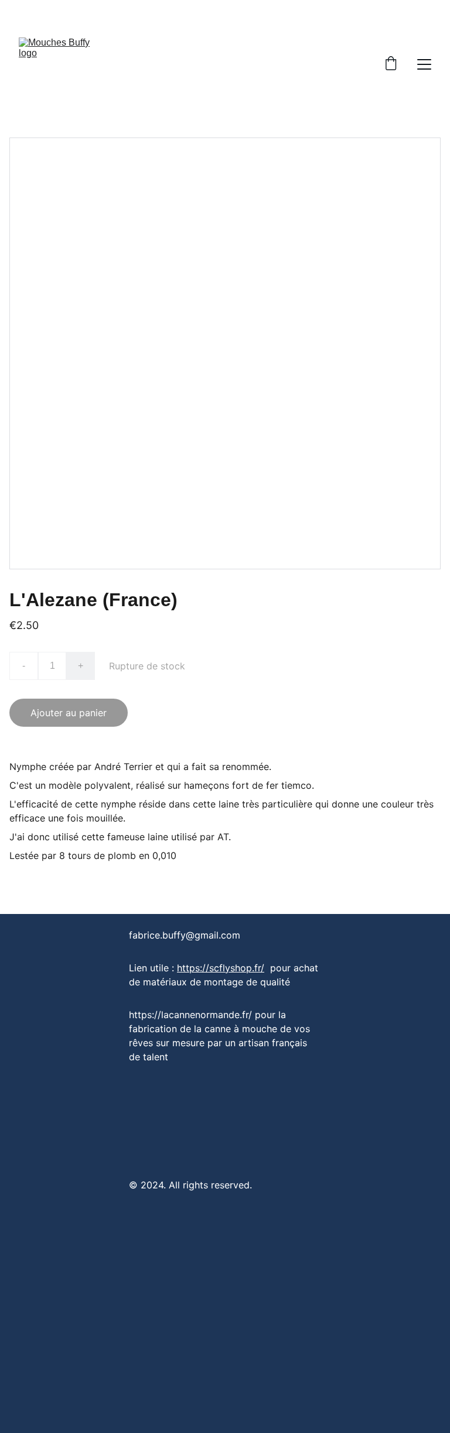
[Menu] (424, 64)
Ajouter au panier (68, 713)
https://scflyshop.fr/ (220, 968)
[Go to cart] (390, 64)
